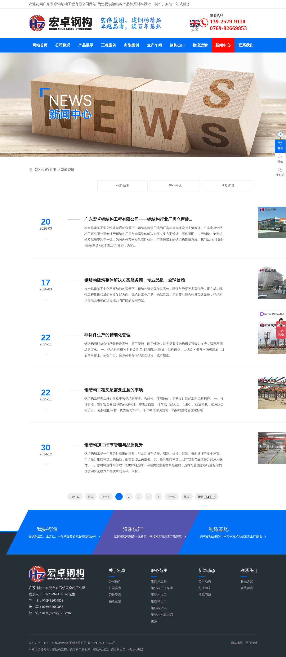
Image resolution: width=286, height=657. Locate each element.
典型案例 (131, 45)
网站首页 (40, 45)
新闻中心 (223, 45)
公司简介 (115, 581)
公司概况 (62, 45)
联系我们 (246, 45)
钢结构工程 (159, 581)
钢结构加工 (159, 594)
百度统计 (251, 642)
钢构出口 (177, 45)
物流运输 (200, 45)
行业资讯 (175, 186)
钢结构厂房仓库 (162, 588)
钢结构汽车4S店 (162, 614)
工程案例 (108, 45)
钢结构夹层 (159, 608)
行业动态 (204, 588)
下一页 (171, 496)
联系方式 (247, 581)
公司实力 (115, 588)
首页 (53, 169)
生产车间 (154, 45)
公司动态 (122, 186)
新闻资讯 (67, 169)
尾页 (186, 496)
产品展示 (85, 45)
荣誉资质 (115, 594)
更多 (154, 621)
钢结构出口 (159, 601)
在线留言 (247, 588)
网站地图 (237, 642)
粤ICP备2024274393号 (102, 642)
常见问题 (228, 186)
